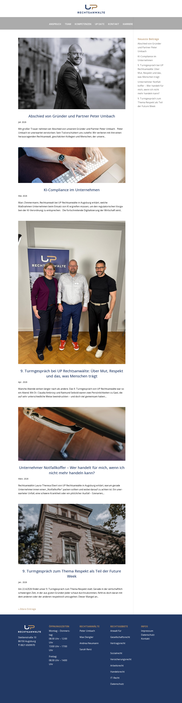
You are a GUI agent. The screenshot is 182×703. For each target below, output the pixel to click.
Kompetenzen (83, 24)
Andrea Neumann (89, 643)
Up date (99, 24)
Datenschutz (117, 683)
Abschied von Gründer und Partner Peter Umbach (71, 116)
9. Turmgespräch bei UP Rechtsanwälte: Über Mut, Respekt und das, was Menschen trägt (71, 373)
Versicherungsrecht (120, 659)
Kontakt (113, 24)
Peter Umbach (87, 630)
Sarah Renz (86, 649)
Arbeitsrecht (117, 665)
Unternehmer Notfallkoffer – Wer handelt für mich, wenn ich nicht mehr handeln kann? (72, 470)
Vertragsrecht (117, 643)
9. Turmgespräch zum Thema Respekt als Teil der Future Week (71, 573)
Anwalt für (115, 630)
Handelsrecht (117, 671)
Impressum (147, 630)
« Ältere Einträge (27, 609)
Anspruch (55, 24)
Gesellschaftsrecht (120, 637)
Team (68, 24)
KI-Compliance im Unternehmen (72, 189)
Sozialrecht (116, 653)
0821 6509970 (26, 645)
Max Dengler (86, 637)
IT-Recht (114, 677)
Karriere (128, 24)
